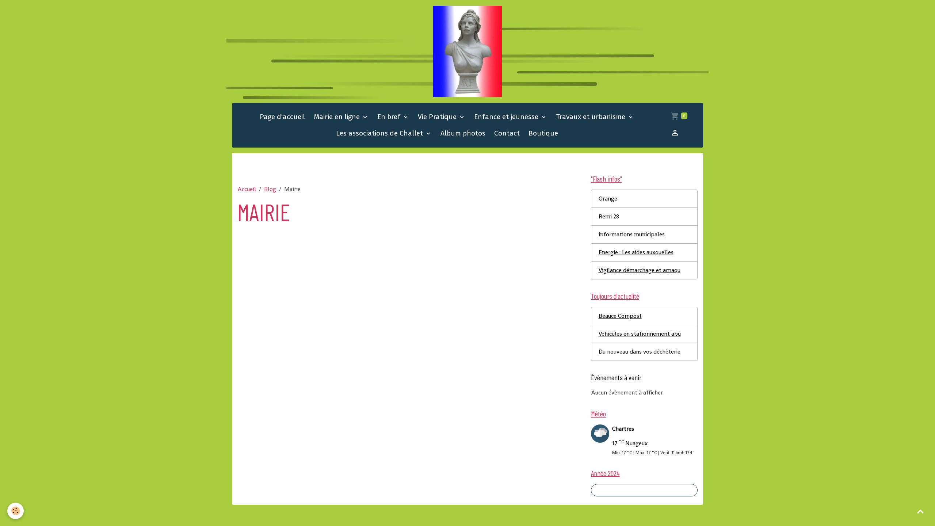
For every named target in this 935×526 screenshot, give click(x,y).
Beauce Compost (620, 316)
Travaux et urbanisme (591, 117)
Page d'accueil (282, 117)
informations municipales (632, 234)
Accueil (246, 189)
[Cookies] (15, 511)
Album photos (462, 133)
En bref (389, 117)
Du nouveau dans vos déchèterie (639, 351)
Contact (507, 133)
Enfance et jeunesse (507, 117)
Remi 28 (609, 216)
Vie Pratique (438, 117)
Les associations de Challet (380, 133)
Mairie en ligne (338, 117)
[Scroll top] (920, 511)
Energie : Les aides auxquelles (636, 252)
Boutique (543, 133)
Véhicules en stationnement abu (640, 334)
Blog (270, 189)
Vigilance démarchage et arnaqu (639, 270)
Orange (608, 198)
